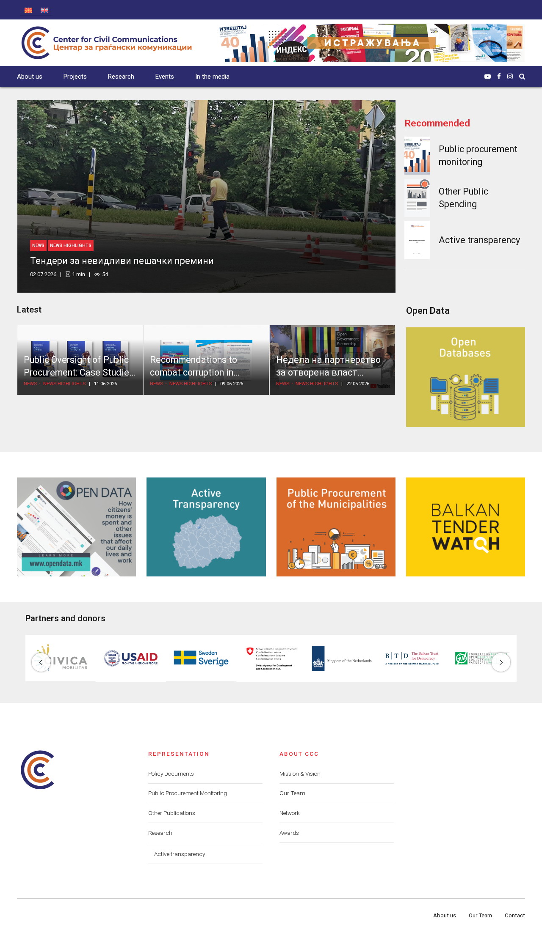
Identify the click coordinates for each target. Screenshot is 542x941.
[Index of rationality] (417, 198)
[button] (41, 662)
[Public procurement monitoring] (417, 156)
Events (164, 76)
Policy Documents (171, 773)
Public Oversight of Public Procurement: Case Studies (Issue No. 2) (79, 372)
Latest (29, 310)
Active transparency (479, 240)
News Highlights (70, 245)
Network (289, 812)
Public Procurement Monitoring (187, 793)
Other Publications (171, 812)
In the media (212, 76)
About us (29, 76)
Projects (75, 76)
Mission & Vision (300, 773)
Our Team (292, 793)
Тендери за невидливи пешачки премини (122, 260)
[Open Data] (76, 526)
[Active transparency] (417, 240)
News (38, 245)
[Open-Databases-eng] (465, 376)
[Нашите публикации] (371, 43)
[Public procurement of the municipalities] (336, 526)
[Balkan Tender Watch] (465, 526)
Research (121, 76)
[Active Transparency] (206, 526)
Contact (515, 915)
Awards (289, 832)
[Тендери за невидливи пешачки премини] (206, 196)
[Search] (522, 76)
